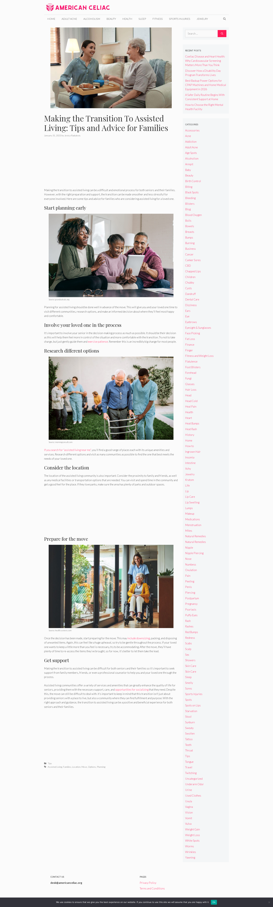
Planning (101, 766)
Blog (188, 209)
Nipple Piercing (194, 553)
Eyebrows (191, 322)
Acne (188, 136)
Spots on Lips (193, 705)
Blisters (189, 203)
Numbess (190, 564)
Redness (190, 637)
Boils (188, 220)
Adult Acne (69, 18)
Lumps (189, 508)
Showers (190, 660)
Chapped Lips (193, 271)
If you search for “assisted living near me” (67, 450)
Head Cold (191, 401)
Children (190, 277)
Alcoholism (91, 18)
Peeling (189, 581)
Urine (188, 790)
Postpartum (192, 598)
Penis (188, 587)
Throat (189, 750)
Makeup (189, 513)
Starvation (191, 711)
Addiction (191, 141)
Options (92, 766)
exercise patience (98, 341)
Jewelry (202, 18)
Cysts (188, 288)
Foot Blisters (192, 367)
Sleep (142, 18)
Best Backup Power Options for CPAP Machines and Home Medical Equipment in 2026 (205, 85)
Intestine (190, 463)
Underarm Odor (194, 784)
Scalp (188, 649)
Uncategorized (194, 778)
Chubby (189, 282)
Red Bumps (191, 632)
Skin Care (190, 666)
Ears (187, 310)
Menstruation (193, 525)
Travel (188, 767)
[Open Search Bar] (224, 19)
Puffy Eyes (191, 615)
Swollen (190, 733)
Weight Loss (192, 835)
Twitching (191, 773)
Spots (188, 699)
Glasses (189, 384)
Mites (188, 530)
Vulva (188, 823)
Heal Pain (190, 406)
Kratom (189, 479)
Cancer (189, 254)
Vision (189, 812)
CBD (188, 265)
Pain (187, 575)
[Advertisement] (111, 164)
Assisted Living (55, 766)
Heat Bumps (192, 423)
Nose (188, 558)
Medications (192, 519)
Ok (213, 902)
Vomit (188, 818)
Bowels (189, 226)
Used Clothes (193, 795)
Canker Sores (193, 260)
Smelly (189, 682)
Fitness (157, 18)
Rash (188, 621)
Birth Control (193, 181)
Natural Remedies (195, 536)
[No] (269, 902)
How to (189, 446)
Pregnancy (191, 603)
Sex (187, 654)
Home (51, 18)
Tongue (189, 761)
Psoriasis (190, 609)
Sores (188, 688)
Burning (189, 243)
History (189, 434)
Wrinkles (190, 852)
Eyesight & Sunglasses (198, 327)
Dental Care (192, 299)
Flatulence (191, 361)
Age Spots (191, 152)
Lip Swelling (192, 502)
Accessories (192, 130)
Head (188, 395)
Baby (188, 170)
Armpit (189, 164)
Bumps (189, 237)
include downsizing (138, 638)
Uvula (188, 801)
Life (187, 485)
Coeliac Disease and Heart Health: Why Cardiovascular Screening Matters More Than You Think (205, 61)
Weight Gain (192, 829)
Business (190, 248)
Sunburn (190, 722)
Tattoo (189, 739)
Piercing (190, 592)
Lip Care (190, 496)
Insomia (189, 457)
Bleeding (190, 198)
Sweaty (189, 728)
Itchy (188, 468)
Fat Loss (190, 339)
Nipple (189, 547)
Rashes (189, 626)
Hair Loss (190, 389)
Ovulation (191, 570)
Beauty (111, 18)
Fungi (188, 378)
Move (84, 766)
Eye (187, 316)
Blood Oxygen (193, 215)
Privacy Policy (148, 882)
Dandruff (190, 294)
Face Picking (192, 333)
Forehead (190, 372)
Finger (189, 350)
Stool (188, 716)
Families (67, 766)
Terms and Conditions (152, 888)
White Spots (192, 840)
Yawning (190, 857)
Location (76, 766)
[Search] (222, 33)
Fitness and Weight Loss (199, 355)
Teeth (188, 745)
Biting (188, 186)
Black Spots (192, 192)
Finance (189, 344)
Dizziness (191, 305)
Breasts (189, 231)
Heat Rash (191, 429)
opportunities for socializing (132, 689)
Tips (50, 763)
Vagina (189, 806)
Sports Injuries (179, 18)
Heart (188, 418)
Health (127, 18)
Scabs (188, 643)
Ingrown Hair (193, 451)
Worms (189, 846)
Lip (187, 491)
